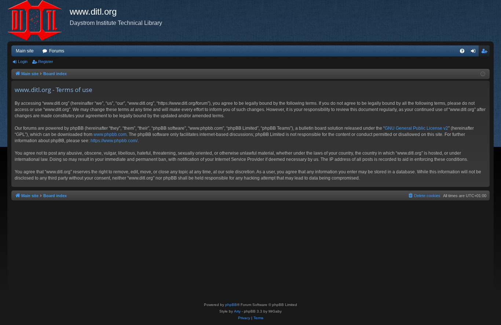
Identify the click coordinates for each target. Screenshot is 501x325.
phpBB (231, 305)
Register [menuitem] (486, 52)
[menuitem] (462, 50)
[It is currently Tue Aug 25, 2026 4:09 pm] (482, 74)
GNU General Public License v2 (416, 128)
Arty (237, 311)
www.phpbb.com (110, 134)
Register (45, 61)
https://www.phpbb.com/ (114, 140)
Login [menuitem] (475, 52)
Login (23, 61)
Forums (56, 50)
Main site (25, 50)
